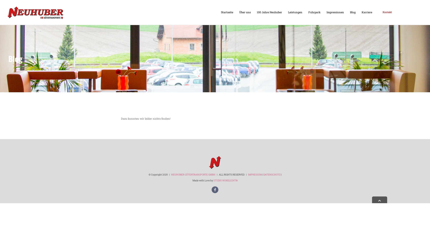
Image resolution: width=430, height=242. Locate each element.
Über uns (245, 12)
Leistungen (295, 12)
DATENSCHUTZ (272, 174)
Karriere (367, 12)
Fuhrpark (314, 12)
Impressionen (335, 12)
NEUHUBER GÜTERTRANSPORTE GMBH (193, 174)
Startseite (227, 12)
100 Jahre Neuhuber (269, 12)
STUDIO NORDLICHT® (225, 180)
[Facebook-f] (215, 189)
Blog (353, 12)
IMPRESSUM (255, 174)
